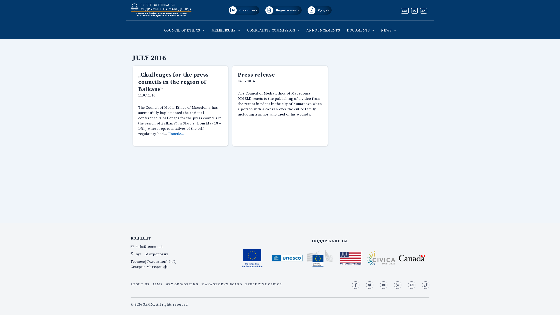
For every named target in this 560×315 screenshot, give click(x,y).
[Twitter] (369, 285)
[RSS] (397, 285)
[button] (202, 30)
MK (404, 10)
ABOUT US (140, 284)
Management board (221, 284)
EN (423, 10)
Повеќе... (176, 133)
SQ (414, 10)
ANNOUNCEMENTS (323, 30)
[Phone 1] (425, 285)
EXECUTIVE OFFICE (263, 284)
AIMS (157, 284)
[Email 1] (411, 285)
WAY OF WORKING (182, 284)
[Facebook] (355, 285)
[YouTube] (383, 285)
